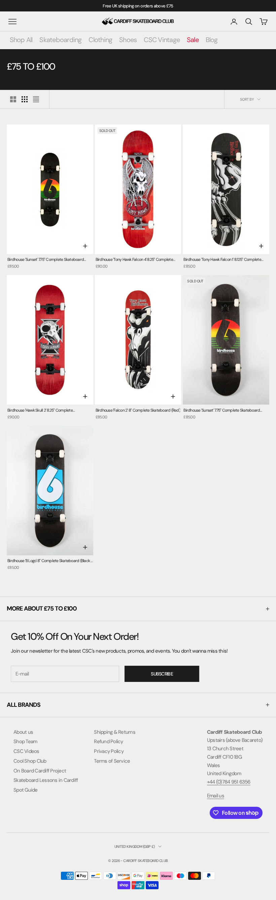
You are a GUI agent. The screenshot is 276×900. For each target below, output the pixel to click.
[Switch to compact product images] (36, 99)
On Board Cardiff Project (39, 770)
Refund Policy (108, 741)
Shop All (21, 39)
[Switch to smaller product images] (25, 99)
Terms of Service (112, 761)
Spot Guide (25, 790)
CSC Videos (26, 751)
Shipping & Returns (114, 732)
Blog (212, 39)
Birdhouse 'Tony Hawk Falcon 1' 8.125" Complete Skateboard (222, 260)
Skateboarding (60, 39)
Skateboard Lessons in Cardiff (45, 780)
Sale (193, 39)
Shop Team (25, 741)
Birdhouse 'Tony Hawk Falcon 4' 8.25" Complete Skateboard (134, 260)
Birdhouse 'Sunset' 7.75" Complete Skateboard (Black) (45, 260)
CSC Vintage (162, 39)
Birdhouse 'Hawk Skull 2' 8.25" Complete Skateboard (40, 411)
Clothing (100, 39)
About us (23, 732)
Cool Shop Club (29, 761)
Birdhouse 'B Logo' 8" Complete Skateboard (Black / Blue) (49, 561)
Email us (215, 795)
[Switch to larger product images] (13, 99)
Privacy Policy (109, 751)
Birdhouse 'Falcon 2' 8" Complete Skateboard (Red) (138, 410)
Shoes (128, 39)
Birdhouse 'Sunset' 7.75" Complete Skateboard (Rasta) (221, 411)
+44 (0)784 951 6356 (228, 781)
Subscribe (162, 674)
